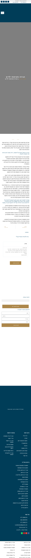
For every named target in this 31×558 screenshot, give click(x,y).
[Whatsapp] (1, 2)
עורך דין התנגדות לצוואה (9, 453)
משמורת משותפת (23, 489)
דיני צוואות (12, 550)
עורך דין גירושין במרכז (22, 470)
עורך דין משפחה (24, 486)
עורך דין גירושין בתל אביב (22, 474)
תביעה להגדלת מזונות (25, 555)
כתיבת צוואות (27, 545)
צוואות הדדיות (10, 444)
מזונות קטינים (27, 552)
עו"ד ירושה (10, 438)
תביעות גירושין (24, 505)
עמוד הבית (22, 79)
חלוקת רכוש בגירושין (23, 493)
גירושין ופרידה (24, 507)
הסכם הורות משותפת (23, 467)
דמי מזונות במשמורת (25, 550)
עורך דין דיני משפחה (8, 436)
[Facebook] (8, 2)
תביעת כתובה (24, 500)
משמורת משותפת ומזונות (22, 465)
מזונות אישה (25, 477)
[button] (15, 263)
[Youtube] (4, 2)
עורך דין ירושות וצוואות (9, 441)
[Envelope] (6, 2)
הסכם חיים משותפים (23, 479)
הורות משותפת (24, 482)
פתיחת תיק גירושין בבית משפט (20, 503)
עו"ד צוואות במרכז (11, 552)
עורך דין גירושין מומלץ (22, 491)
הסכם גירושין (25, 496)
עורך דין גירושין (24, 472)
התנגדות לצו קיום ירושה (9, 447)
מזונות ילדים (25, 484)
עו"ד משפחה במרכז (10, 555)
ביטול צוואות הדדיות (8, 450)
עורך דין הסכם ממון (23, 498)
